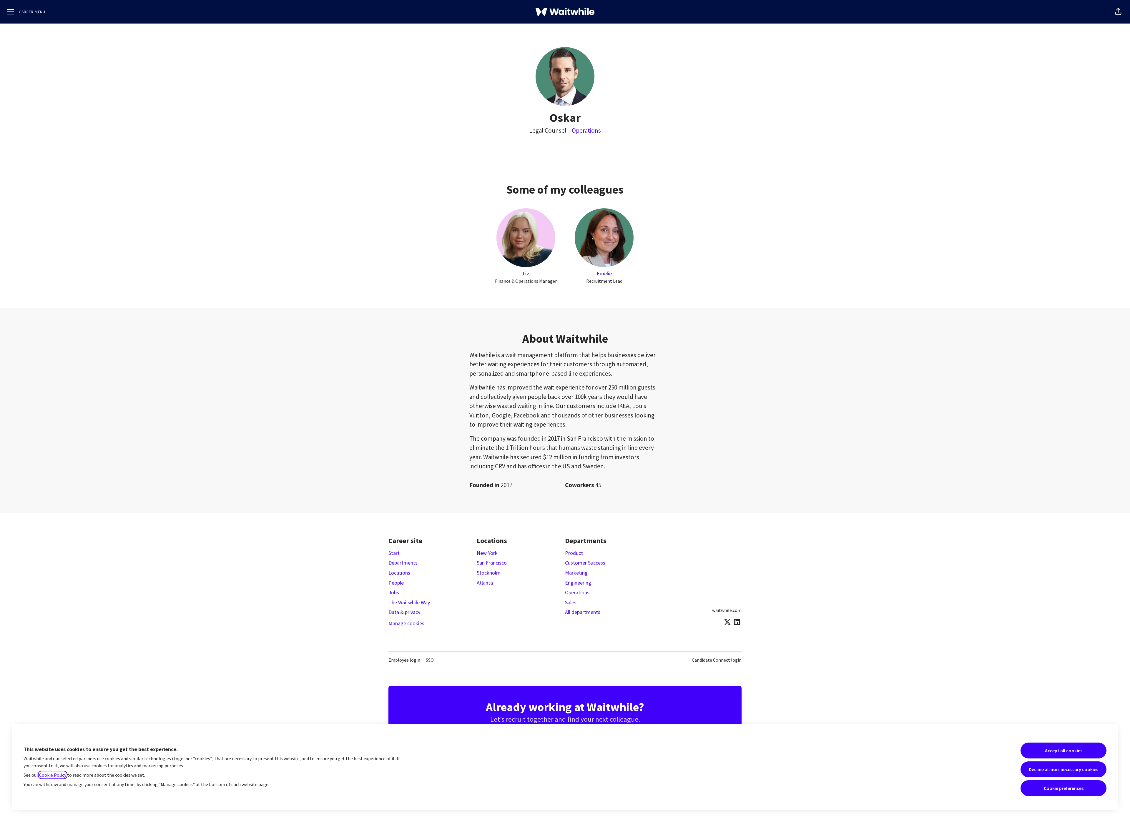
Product (574, 553)
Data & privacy (404, 612)
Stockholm (489, 572)
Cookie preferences (1064, 788)
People (396, 582)
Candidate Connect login (717, 660)
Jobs (393, 592)
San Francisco (492, 562)
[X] (727, 622)
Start (394, 553)
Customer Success (585, 562)
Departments (403, 562)
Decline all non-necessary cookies (1063, 769)
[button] (1118, 12)
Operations (586, 130)
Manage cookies (406, 623)
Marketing (576, 572)
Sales (570, 602)
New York (487, 553)
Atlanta (485, 582)
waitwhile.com (727, 610)
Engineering (578, 582)
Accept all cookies (1063, 750)
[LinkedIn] (737, 622)
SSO (430, 660)
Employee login (404, 660)
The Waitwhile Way (409, 602)
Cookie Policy (52, 775)
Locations (399, 572)
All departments (582, 612)
